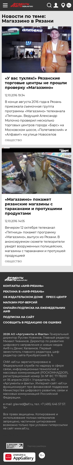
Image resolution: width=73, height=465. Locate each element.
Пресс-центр (56, 297)
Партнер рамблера (36, 446)
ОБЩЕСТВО (13, 140)
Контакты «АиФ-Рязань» (23, 286)
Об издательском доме (23, 297)
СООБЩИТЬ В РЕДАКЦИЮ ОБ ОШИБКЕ (32, 322)
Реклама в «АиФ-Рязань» (23, 291)
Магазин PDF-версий (20, 302)
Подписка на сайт (18, 317)
